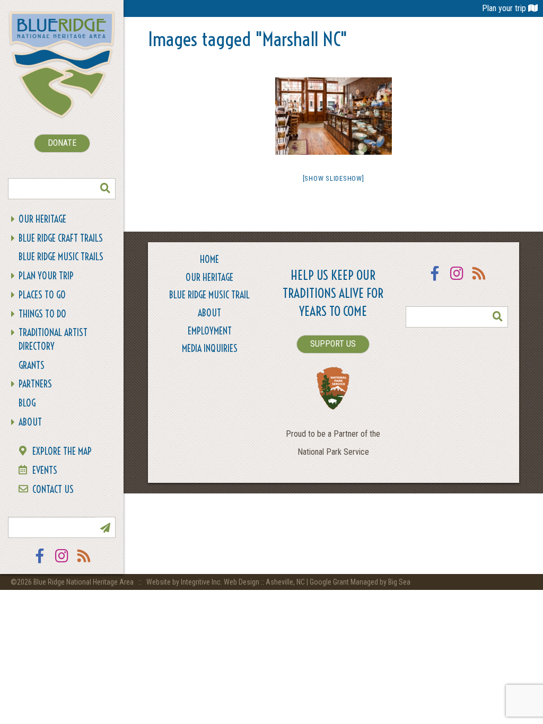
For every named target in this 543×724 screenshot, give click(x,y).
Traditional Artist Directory (53, 339)
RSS (84, 562)
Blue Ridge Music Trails (61, 257)
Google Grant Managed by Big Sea (360, 582)
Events (44, 470)
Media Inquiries (210, 348)
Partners (35, 384)
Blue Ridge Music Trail (209, 295)
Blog (27, 403)
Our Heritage (42, 219)
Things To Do (42, 314)
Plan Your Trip (46, 276)
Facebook (40, 562)
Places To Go (42, 295)
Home (209, 259)
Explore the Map (62, 451)
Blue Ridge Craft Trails (61, 238)
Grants (32, 365)
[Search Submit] (105, 189)
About (30, 422)
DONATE (62, 143)
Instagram (62, 562)
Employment (210, 331)
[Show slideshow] (333, 178)
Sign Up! (105, 527)
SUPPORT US (333, 344)
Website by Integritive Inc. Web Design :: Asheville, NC (226, 582)
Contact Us (53, 489)
